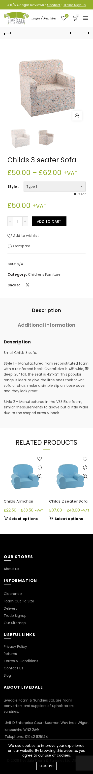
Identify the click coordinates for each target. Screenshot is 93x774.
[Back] (7, 33)
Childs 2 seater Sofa (68, 501)
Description (46, 310)
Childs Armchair (18, 501)
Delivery (10, 608)
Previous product (73, 33)
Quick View (39, 476)
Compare (21, 246)
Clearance (13, 593)
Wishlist (66, 16)
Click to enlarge (77, 116)
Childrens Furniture (44, 274)
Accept (46, 766)
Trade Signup (74, 4)
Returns (10, 653)
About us (11, 568)
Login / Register (44, 18)
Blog (7, 675)
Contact (54, 4)
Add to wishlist (26, 235)
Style (12, 186)
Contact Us (13, 668)
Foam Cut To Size (19, 601)
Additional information (46, 325)
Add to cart (49, 221)
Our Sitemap (15, 622)
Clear (81, 194)
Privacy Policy (15, 646)
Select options (23, 518)
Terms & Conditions (21, 660)
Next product (85, 33)
